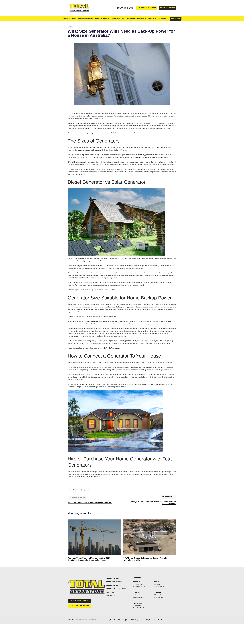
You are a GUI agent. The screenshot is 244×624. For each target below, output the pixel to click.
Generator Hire (69, 18)
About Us (151, 18)
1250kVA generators (161, 157)
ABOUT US (110, 592)
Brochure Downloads (161, 620)
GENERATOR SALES (113, 585)
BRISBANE (136, 582)
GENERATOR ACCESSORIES (116, 588)
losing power (136, 113)
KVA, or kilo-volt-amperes (76, 162)
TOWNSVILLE (137, 603)
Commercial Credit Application (134, 620)
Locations (161, 18)
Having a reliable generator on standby (81, 123)
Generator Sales (118, 18)
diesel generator (147, 258)
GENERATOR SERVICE (114, 582)
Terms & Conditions (119, 620)
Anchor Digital (92, 619)
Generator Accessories (136, 18)
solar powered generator (164, 258)
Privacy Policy (110, 620)
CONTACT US (111, 595)
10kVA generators (141, 157)
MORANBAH (157, 582)
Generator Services (102, 18)
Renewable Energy (85, 18)
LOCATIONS (137, 578)
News (70, 26)
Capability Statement (149, 620)
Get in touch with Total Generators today (87, 476)
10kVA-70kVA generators (111, 348)
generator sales (84, 150)
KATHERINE (157, 592)
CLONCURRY (137, 592)
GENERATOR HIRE (112, 578)
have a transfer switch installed (141, 367)
